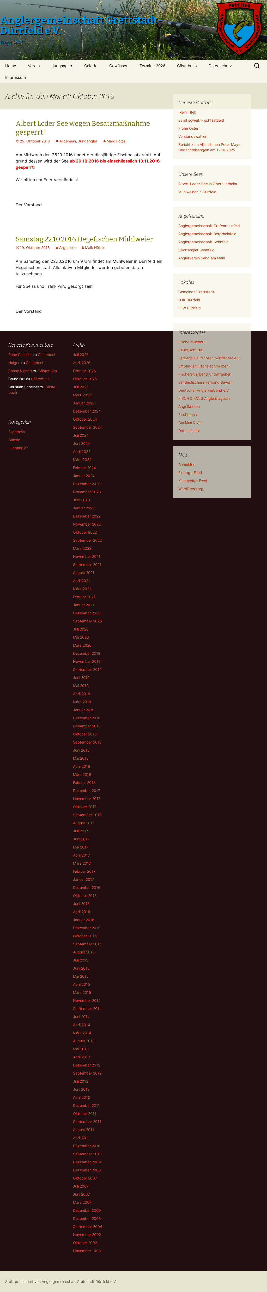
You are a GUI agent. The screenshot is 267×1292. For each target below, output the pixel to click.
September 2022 (87, 540)
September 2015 (87, 944)
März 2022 (82, 548)
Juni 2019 (81, 677)
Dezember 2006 (87, 1210)
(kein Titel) (187, 112)
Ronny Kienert (20, 371)
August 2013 (84, 1041)
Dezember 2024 (87, 411)
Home (10, 65)
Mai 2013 (81, 1049)
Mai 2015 (81, 976)
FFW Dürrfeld (189, 308)
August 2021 (83, 572)
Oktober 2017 (84, 806)
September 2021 (87, 564)
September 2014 (87, 1008)
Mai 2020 (81, 637)
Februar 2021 (84, 597)
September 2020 (87, 621)
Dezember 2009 (87, 1162)
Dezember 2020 (87, 613)
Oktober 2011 (84, 1113)
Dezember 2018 (86, 718)
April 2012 (81, 1097)
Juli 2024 (81, 435)
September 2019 (87, 669)
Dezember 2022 (86, 516)
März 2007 (82, 1202)
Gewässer (118, 65)
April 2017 (81, 855)
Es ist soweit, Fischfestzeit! (201, 120)
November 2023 (87, 492)
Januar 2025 (84, 403)
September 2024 (87, 427)
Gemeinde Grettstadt (196, 292)
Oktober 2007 (85, 1178)
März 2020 (82, 645)
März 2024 (82, 459)
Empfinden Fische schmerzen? (204, 366)
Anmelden (186, 464)
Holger (14, 362)
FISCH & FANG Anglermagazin (204, 398)
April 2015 (81, 984)
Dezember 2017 (86, 790)
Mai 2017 (80, 847)
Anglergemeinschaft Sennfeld (203, 242)
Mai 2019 (81, 685)
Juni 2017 (81, 839)
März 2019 (82, 702)
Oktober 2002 (85, 1242)
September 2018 (87, 742)
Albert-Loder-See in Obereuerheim (207, 184)
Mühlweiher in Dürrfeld (197, 192)
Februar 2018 (84, 782)
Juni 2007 (81, 1194)
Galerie (91, 65)
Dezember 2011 (86, 1105)
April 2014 (81, 1024)
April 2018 (81, 766)
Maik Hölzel (116, 141)
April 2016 (81, 911)
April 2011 (81, 1137)
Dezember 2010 (86, 1146)
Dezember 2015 (86, 928)
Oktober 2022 (85, 532)
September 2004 (87, 1226)
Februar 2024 (84, 467)
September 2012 (87, 1073)
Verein (34, 65)
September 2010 (87, 1154)
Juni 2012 (81, 1089)
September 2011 (87, 1121)
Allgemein (67, 141)
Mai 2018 (81, 758)
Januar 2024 (84, 475)
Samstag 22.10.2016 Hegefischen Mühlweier (84, 239)
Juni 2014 (81, 1016)
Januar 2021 (83, 605)
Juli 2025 (81, 387)
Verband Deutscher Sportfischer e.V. (209, 358)
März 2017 (82, 863)
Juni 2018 (81, 750)
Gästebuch (187, 65)
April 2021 (81, 580)
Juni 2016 (81, 903)
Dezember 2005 (87, 1218)
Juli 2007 (81, 1186)
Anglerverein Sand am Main (201, 258)
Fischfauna (187, 414)
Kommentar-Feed (192, 480)
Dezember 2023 (87, 484)
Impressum (15, 77)
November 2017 (86, 798)
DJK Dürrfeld (189, 300)
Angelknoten (189, 406)
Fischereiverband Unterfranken (204, 374)
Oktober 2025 (85, 379)
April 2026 (81, 362)
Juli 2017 (80, 831)
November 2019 (87, 661)
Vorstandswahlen (192, 136)
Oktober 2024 (85, 419)
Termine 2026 (152, 65)
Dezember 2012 (86, 1065)
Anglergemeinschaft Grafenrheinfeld (209, 225)
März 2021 (82, 588)
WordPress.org (190, 488)
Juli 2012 (80, 1081)
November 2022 (87, 524)
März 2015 (82, 992)
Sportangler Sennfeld (196, 250)
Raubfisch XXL (190, 350)
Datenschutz (220, 65)
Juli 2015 (80, 960)
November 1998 (87, 1251)
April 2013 (81, 1057)
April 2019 (81, 693)
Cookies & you (190, 422)
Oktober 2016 (85, 895)
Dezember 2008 (87, 1170)
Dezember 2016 (86, 887)
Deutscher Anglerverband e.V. (203, 390)
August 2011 (83, 1129)
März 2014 (82, 1033)
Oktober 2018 (85, 734)
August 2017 (83, 823)
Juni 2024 (81, 443)
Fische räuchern (191, 342)
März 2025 (82, 395)
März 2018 (82, 774)
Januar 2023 (84, 508)
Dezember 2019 (86, 653)
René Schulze (20, 354)
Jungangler (62, 65)
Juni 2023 (81, 500)
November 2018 (87, 726)
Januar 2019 (83, 710)
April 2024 (81, 451)
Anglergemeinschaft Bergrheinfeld (207, 234)
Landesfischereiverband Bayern (205, 382)
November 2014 (87, 1000)
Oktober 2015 (85, 936)
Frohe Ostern (189, 128)
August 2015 (84, 952)
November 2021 (86, 556)
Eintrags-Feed (190, 472)
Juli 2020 (81, 629)
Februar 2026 (84, 371)
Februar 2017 (84, 871)
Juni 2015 (81, 968)
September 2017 (87, 815)
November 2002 (87, 1234)
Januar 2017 (83, 879)
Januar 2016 (83, 919)
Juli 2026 (81, 354)
